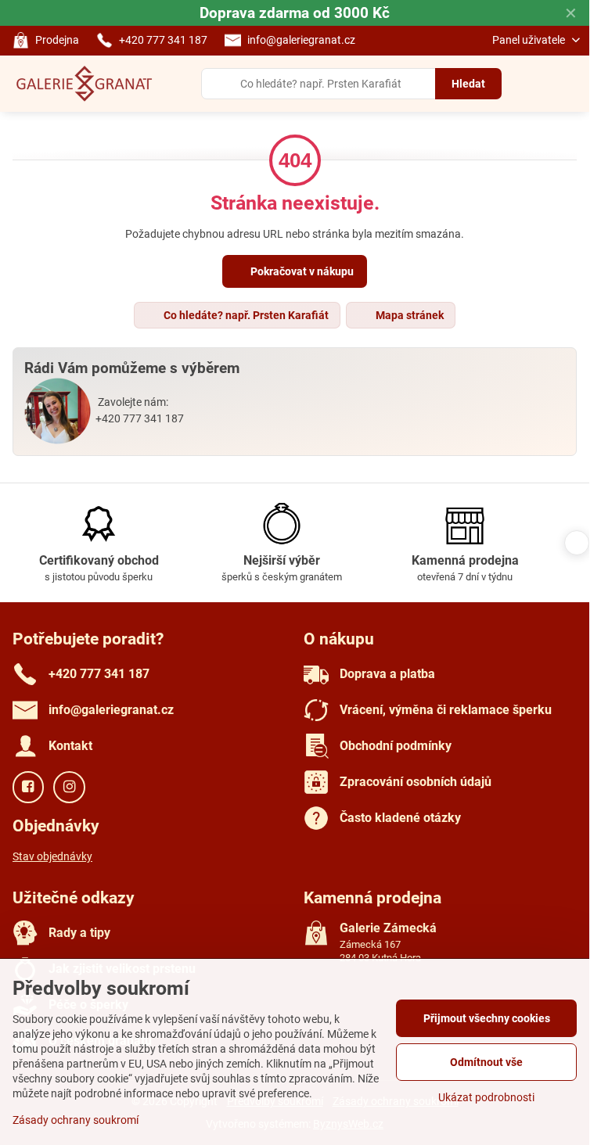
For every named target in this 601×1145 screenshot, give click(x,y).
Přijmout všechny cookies (486, 1018)
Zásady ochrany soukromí (76, 1120)
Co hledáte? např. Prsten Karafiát (245, 315)
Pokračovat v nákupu (301, 271)
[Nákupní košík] (533, 83)
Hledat (468, 83)
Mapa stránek (408, 315)
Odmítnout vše (486, 1062)
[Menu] (570, 83)
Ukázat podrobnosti (486, 1097)
